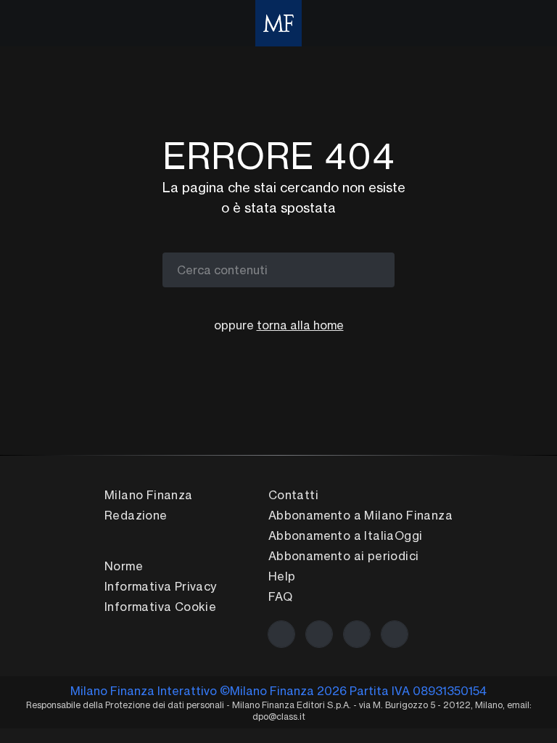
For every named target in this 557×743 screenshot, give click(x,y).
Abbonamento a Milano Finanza (360, 515)
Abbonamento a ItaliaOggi (345, 535)
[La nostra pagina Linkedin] (357, 634)
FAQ (280, 596)
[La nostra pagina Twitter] (319, 634)
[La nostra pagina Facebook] (281, 634)
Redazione (136, 515)
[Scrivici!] (394, 634)
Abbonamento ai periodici (343, 556)
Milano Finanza (148, 495)
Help (282, 576)
